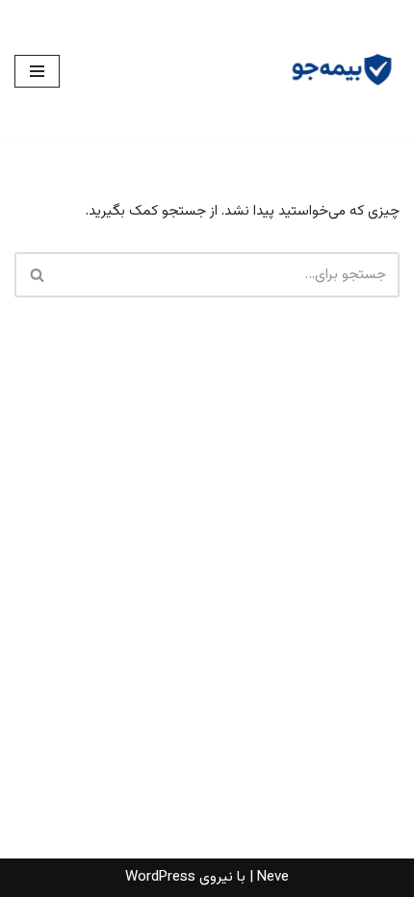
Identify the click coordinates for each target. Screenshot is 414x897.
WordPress (160, 877)
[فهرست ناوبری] (37, 71)
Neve (273, 877)
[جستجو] (36, 274)
